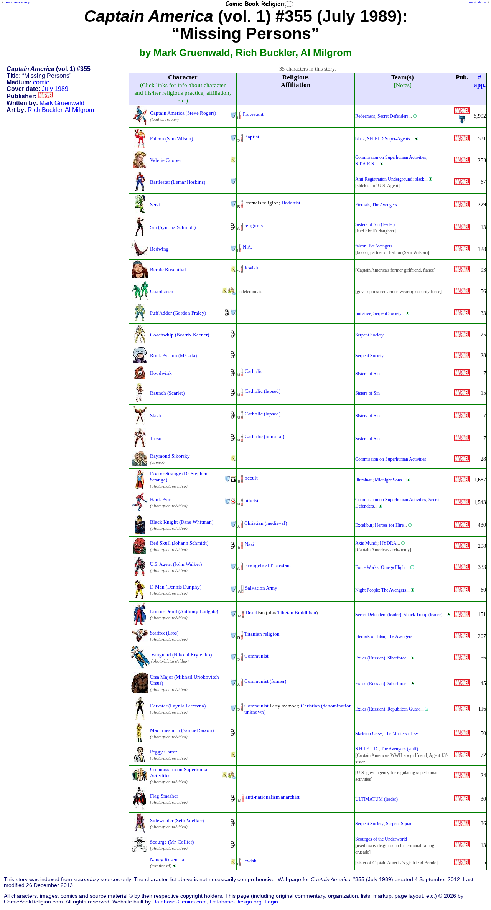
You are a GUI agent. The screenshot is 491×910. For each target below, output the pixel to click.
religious (253, 225)
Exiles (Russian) (370, 658)
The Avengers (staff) (399, 749)
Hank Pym (160, 499)
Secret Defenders (393, 116)
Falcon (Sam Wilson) (171, 139)
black (360, 139)
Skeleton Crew (368, 733)
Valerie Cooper (165, 160)
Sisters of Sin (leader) (375, 224)
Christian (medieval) (265, 523)
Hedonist (291, 203)
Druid (251, 612)
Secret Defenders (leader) (378, 614)
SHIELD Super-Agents (388, 139)
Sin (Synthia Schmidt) (173, 227)
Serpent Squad (399, 823)
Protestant (253, 114)
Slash (155, 416)
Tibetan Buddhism (296, 612)
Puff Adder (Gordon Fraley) (178, 313)
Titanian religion (262, 634)
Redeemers (365, 116)
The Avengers (384, 205)
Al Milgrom (79, 110)
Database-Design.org (236, 902)
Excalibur (363, 525)
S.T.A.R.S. (365, 164)
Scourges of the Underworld (381, 839)
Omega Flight (393, 567)
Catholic (254, 371)
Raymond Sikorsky (170, 456)
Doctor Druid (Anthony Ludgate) (184, 611)
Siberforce (396, 658)
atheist (252, 500)
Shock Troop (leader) (423, 614)
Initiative (363, 313)
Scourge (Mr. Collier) (172, 842)
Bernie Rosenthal (168, 269)
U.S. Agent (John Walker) (176, 564)
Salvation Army (261, 588)
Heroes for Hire (389, 525)
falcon (360, 246)
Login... (274, 902)
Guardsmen (161, 291)
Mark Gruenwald (62, 103)
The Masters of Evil (402, 733)
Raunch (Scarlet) (167, 393)
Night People (367, 590)
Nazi (249, 544)
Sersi (155, 205)
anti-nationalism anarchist (273, 797)
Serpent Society (387, 313)
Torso (155, 438)
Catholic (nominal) (264, 436)
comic (41, 82)
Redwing (159, 249)
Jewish (251, 267)
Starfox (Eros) (164, 633)
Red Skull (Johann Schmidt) (179, 543)
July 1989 (55, 89)
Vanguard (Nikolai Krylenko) (181, 655)
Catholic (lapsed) (262, 391)
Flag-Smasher (164, 796)
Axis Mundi (366, 543)
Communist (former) (265, 681)
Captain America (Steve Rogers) (183, 113)
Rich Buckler (45, 110)
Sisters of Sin (367, 373)
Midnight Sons (388, 480)
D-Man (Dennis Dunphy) (175, 587)
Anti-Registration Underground (383, 179)
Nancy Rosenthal (168, 859)
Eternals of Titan (370, 636)
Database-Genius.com (179, 902)
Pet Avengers (380, 246)
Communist (256, 656)
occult (251, 478)
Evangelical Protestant (267, 565)
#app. (480, 81)
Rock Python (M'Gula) (173, 355)
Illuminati (363, 480)
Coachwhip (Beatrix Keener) (179, 335)
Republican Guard (403, 709)
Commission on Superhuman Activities (390, 157)
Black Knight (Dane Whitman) (181, 522)
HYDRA (388, 543)
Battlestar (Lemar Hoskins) (177, 182)
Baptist (251, 137)
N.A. (247, 247)
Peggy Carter (163, 752)
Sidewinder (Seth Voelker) (177, 820)
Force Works (367, 567)
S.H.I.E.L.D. (367, 749)
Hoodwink (161, 373)
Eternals (362, 205)
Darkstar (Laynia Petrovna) (178, 706)
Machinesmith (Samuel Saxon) (182, 730)
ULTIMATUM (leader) (376, 799)
